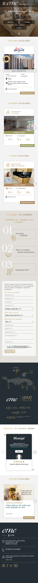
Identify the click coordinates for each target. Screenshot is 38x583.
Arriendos (27, 22)
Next (35, 70)
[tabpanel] (19, 70)
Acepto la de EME (19, 346)
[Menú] (4, 3)
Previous (3, 70)
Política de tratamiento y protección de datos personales (18, 346)
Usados (19, 28)
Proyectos (11, 22)
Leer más (9, 559)
